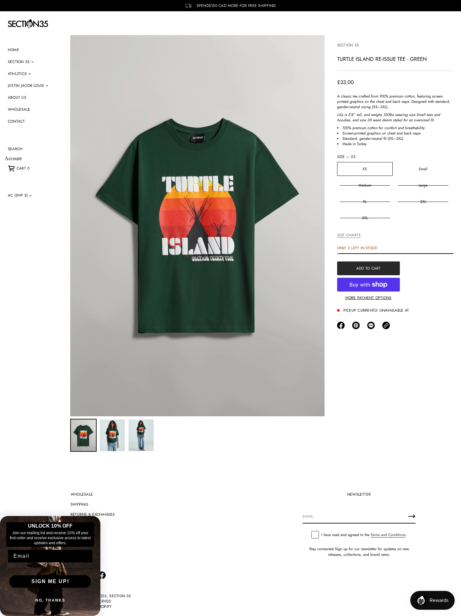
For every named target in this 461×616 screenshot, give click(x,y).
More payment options (368, 297)
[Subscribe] (412, 516)
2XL (423, 201)
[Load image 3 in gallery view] (141, 435)
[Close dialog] (93, 523)
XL (365, 201)
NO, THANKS (50, 600)
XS (365, 169)
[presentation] (197, 225)
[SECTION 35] (28, 24)
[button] (15, 149)
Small (423, 169)
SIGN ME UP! (50, 581)
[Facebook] (102, 575)
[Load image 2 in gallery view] (112, 435)
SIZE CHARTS (349, 235)
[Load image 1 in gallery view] (83, 435)
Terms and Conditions (388, 535)
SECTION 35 (348, 45)
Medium (364, 185)
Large (423, 185)
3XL (365, 218)
